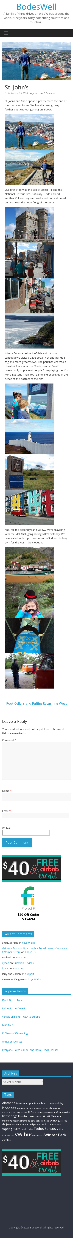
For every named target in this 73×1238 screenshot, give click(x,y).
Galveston (50, 1112)
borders (9, 1107)
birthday (59, 1103)
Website (7, 828)
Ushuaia (6, 1135)
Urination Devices (23, 963)
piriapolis (35, 1120)
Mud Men (7, 1025)
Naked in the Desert (13, 1008)
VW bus (24, 1134)
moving (17, 1120)
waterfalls (38, 1135)
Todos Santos (45, 1128)
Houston (23, 1116)
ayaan (5, 963)
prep (53, 1120)
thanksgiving (27, 1129)
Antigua (29, 1103)
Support (29, 974)
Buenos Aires (24, 1108)
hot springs (9, 1116)
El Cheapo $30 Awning (15, 1033)
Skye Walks (28, 942)
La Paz (46, 1116)
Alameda (8, 1103)
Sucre (16, 1129)
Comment (9, 740)
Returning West (57, 703)
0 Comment (49, 93)
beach (44, 1103)
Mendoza (56, 1116)
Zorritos (6, 1140)
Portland (45, 1121)
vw (12, 1135)
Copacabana (8, 1112)
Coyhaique (21, 1112)
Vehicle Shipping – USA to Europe (21, 1016)
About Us (30, 952)
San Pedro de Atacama (49, 1124)
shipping (7, 1129)
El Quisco (33, 1112)
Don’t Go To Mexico (13, 1000)
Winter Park (55, 1135)
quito (60, 1120)
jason (35, 93)
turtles (60, 1129)
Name (7, 790)
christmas (54, 1108)
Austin (37, 1103)
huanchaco (35, 1116)
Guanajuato (63, 1112)
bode (5, 968)
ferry (42, 1112)
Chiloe (45, 1108)
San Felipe (30, 1124)
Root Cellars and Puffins (22, 703)
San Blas (20, 1124)
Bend (51, 1103)
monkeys (7, 1120)
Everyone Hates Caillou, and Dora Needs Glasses (30, 1050)
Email (6, 811)
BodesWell (36, 6)
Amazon (20, 1103)
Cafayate (36, 1108)
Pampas (25, 1120)
